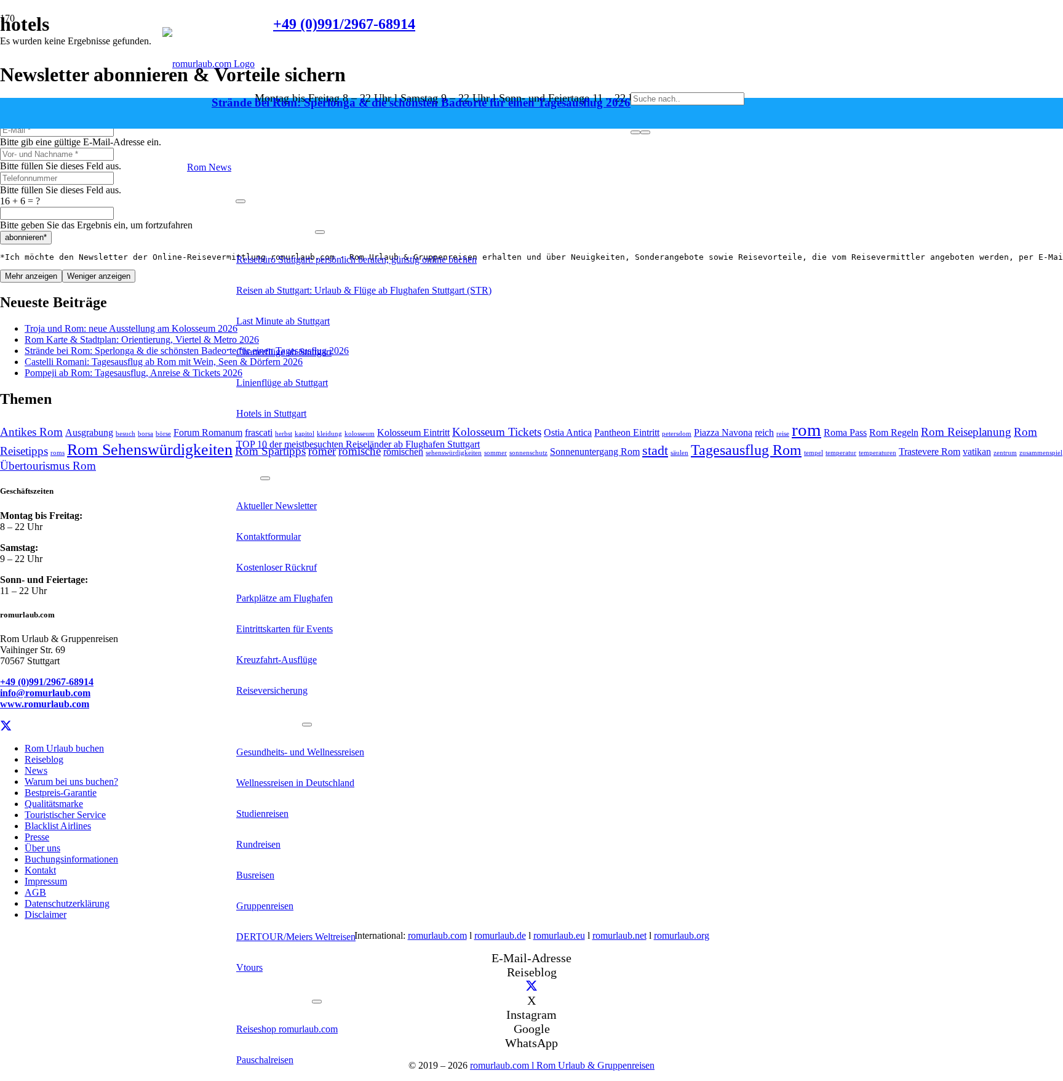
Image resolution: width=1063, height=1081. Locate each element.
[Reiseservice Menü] (240, 201)
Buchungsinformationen (71, 859)
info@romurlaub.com (45, 693)
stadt (655, 450)
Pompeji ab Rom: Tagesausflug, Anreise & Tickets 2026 (133, 373)
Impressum (46, 881)
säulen (679, 452)
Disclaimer (45, 914)
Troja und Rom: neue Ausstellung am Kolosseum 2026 (131, 328)
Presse (37, 837)
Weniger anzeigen (98, 276)
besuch (125, 433)
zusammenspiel (1040, 452)
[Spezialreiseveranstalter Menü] (307, 724)
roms (57, 452)
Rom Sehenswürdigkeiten (150, 449)
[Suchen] (635, 132)
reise (782, 433)
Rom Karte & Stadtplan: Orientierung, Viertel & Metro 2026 (142, 339)
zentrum (1005, 452)
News (36, 770)
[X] (6, 726)
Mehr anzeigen (31, 276)
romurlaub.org (681, 935)
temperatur (841, 452)
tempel (813, 452)
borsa (145, 433)
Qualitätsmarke (54, 803)
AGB (35, 892)
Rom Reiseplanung (966, 431)
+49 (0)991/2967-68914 (47, 682)
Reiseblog (44, 759)
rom (806, 430)
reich (764, 432)
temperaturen (877, 452)
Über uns (42, 848)
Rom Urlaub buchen (64, 748)
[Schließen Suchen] (645, 132)
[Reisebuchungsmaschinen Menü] (317, 1001)
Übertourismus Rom (48, 465)
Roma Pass (845, 432)
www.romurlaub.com (44, 704)
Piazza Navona (723, 432)
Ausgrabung (89, 432)
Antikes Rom (31, 431)
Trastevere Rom (929, 451)
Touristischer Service (65, 815)
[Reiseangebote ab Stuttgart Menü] (320, 232)
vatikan (977, 451)
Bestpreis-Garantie (61, 792)
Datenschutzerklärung (67, 903)
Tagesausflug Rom (746, 449)
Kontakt (40, 870)
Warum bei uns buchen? (71, 781)
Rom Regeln (893, 432)
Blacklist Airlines (58, 826)
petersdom (676, 433)
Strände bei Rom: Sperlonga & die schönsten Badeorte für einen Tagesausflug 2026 (421, 102)
